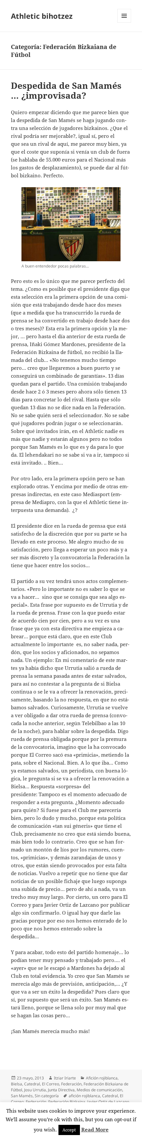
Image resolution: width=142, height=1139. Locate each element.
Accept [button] (69, 1130)
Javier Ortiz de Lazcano (108, 1101)
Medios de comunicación (99, 1090)
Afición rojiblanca (102, 1078)
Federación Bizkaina (66, 1101)
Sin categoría (47, 1096)
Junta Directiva (61, 1090)
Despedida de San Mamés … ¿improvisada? (66, 90)
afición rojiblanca (84, 1096)
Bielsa (16, 1084)
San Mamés (22, 1096)
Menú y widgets (124, 22)
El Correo (50, 1084)
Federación (71, 1084)
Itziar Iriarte (65, 1078)
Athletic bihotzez (42, 16)
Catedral (32, 1084)
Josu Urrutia (35, 1090)
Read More (95, 1129)
